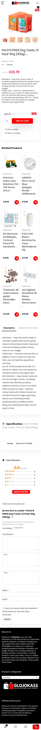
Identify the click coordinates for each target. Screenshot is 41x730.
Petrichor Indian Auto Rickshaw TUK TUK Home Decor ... (10, 184)
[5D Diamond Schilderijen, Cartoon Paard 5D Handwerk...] (11, 219)
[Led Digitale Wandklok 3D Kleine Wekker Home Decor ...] (30, 276)
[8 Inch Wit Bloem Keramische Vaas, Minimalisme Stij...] (30, 219)
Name (5, 590)
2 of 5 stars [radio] (15, 528)
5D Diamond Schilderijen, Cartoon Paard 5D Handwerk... (10, 240)
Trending (9, 65)
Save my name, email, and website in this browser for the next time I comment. (20, 611)
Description (9, 328)
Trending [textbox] (20, 677)
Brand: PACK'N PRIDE (24, 443)
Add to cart (22, 121)
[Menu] (2, 3)
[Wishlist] (15, 726)
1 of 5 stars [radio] (14, 528)
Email (5, 599)
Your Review (8, 534)
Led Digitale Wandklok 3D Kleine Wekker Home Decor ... (29, 297)
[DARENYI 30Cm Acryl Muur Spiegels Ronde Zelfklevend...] (30, 163)
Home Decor (7, 174)
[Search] (37, 3)
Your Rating (7, 528)
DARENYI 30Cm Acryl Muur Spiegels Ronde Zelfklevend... (29, 185)
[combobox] (20, 677)
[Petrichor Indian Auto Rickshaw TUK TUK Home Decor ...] (11, 163)
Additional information (28, 328)
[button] (38, 7)
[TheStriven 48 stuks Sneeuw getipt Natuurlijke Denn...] (11, 276)
